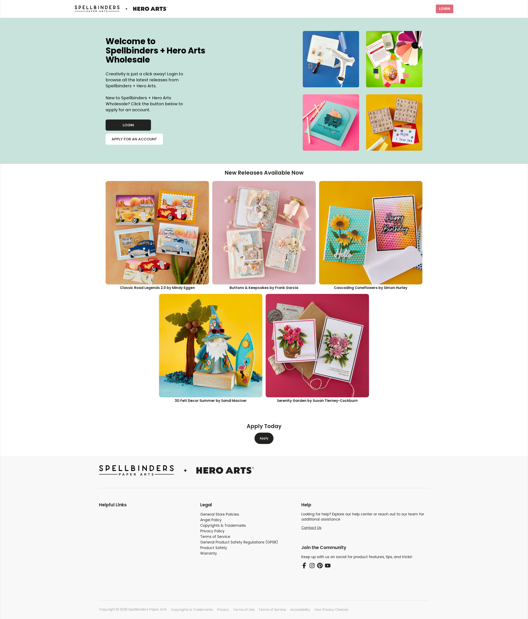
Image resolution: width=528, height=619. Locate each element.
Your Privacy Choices (331, 609)
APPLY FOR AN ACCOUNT (134, 139)
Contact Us (311, 527)
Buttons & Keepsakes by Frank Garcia (264, 287)
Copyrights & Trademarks (192, 609)
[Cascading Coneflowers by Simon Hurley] (370, 232)
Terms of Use (244, 609)
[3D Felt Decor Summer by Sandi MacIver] (210, 345)
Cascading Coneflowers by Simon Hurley (370, 287)
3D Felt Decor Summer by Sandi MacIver (211, 400)
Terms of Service (272, 609)
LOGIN (444, 8)
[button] (146, 505)
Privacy (223, 609)
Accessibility (300, 609)
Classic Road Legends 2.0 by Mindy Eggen (157, 287)
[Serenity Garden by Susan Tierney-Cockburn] (317, 345)
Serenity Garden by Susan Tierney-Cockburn (317, 400)
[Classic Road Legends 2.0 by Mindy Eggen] (157, 232)
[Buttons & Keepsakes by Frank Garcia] (264, 232)
